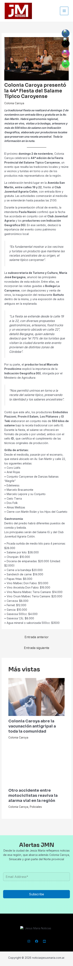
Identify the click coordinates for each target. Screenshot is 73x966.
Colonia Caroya (14, 103)
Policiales (36, 806)
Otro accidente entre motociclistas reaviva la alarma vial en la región (33, 795)
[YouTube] (44, 941)
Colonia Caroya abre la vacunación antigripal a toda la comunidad (32, 726)
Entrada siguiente (36, 648)
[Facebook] (36, 941)
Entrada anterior (37, 637)
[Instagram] (28, 941)
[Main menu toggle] (64, 11)
